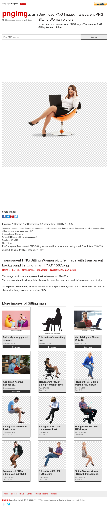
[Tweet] (16, 216)
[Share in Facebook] (4, 216)
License (14, 493)
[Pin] (12, 216)
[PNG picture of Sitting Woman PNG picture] (88, 365)
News (21, 493)
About (6, 493)
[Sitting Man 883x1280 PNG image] (88, 410)
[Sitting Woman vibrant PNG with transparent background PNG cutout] (88, 454)
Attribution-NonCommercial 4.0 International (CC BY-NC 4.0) (42, 224)
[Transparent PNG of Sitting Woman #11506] (52, 365)
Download (16, 347)
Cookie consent (41, 493)
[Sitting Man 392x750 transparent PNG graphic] (52, 410)
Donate (30, 493)
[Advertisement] (54, 62)
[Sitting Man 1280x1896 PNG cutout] (16, 410)
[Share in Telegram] (8, 216)
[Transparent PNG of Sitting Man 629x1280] (16, 454)
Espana (23, 3)
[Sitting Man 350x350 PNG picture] (52, 454)
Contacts (54, 493)
